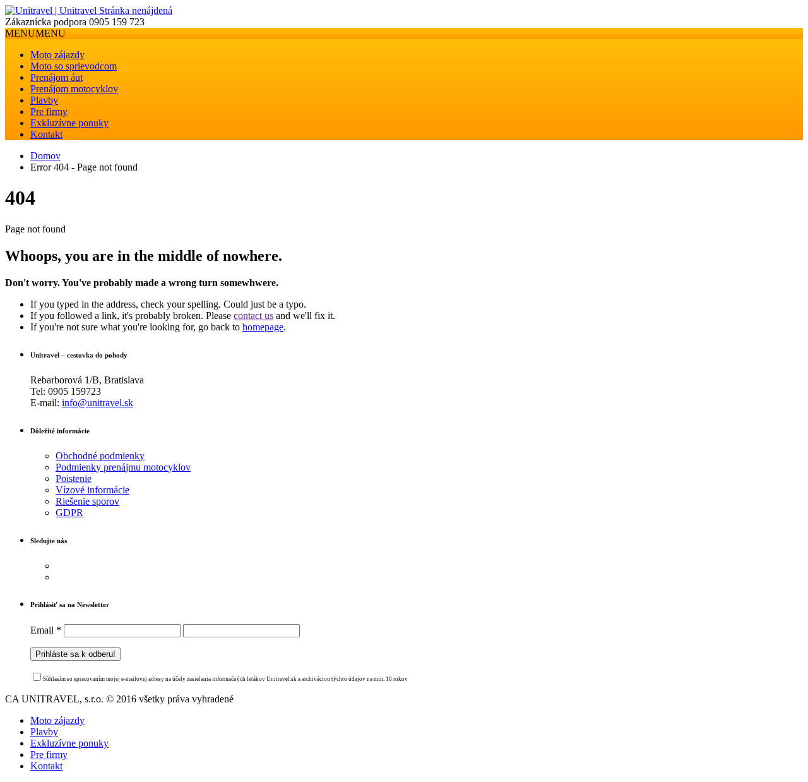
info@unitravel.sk (97, 402)
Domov (45, 155)
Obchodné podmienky (100, 455)
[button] (35, 33)
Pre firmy (49, 111)
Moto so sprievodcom (73, 66)
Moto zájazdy (57, 54)
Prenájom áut (56, 77)
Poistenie (74, 478)
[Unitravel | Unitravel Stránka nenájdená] (88, 10)
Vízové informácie (92, 489)
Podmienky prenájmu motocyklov (123, 467)
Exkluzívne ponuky (69, 122)
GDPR (69, 512)
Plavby (44, 100)
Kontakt (46, 134)
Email (45, 630)
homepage (262, 327)
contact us (253, 315)
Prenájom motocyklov (74, 88)
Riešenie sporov (87, 501)
